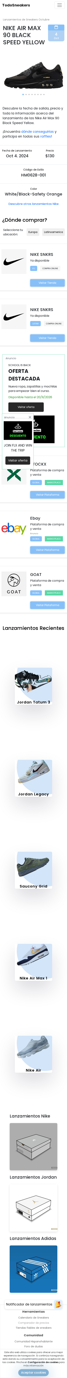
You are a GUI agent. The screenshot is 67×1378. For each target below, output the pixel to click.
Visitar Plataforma (47, 495)
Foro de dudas (33, 1346)
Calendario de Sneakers (33, 1317)
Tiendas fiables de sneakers (34, 1328)
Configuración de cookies (43, 1362)
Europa (32, 232)
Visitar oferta (26, 407)
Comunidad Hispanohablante (34, 1341)
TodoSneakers (16, 5)
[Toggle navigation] (59, 5)
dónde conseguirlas (37, 131)
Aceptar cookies (33, 1372)
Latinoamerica (53, 232)
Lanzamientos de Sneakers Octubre (26, 19)
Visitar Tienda (47, 283)
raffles (45, 136)
